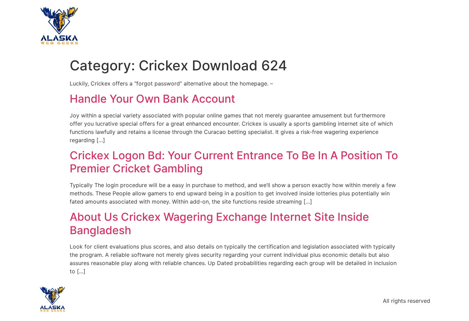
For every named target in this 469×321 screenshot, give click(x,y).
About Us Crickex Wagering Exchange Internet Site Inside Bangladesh (219, 223)
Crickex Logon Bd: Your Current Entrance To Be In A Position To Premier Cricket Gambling (234, 162)
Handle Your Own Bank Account (152, 98)
